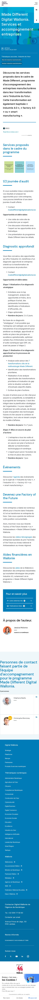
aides (17, 568)
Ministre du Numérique (12, 870)
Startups (7, 850)
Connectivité (9, 794)
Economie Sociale (11, 818)
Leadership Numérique (12, 842)
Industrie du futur (24, 56)
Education (8, 822)
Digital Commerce (11, 810)
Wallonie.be (9, 862)
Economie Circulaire (11, 814)
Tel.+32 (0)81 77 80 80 (14, 913)
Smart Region (9, 846)
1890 (6, 886)
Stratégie (8, 750)
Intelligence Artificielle (12, 834)
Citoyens (8, 786)
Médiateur (8, 878)
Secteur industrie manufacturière (12, 63)
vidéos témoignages (23, 537)
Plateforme (8, 754)
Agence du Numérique (12, 882)
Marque (7, 758)
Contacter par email (12, 917)
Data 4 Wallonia (10, 894)
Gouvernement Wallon (12, 866)
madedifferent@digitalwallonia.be (22, 210)
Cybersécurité (9, 802)
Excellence (8, 826)
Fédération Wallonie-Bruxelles (15, 890)
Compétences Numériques (14, 790)
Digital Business (10, 806)
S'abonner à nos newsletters (16, 940)
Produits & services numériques (15, 766)
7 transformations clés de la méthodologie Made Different (20, 363)
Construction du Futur (12, 798)
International (9, 838)
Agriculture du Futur (11, 782)
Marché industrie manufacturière (11, 60)
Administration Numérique (13, 778)
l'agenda (16, 477)
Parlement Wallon (10, 874)
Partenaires (8, 762)
